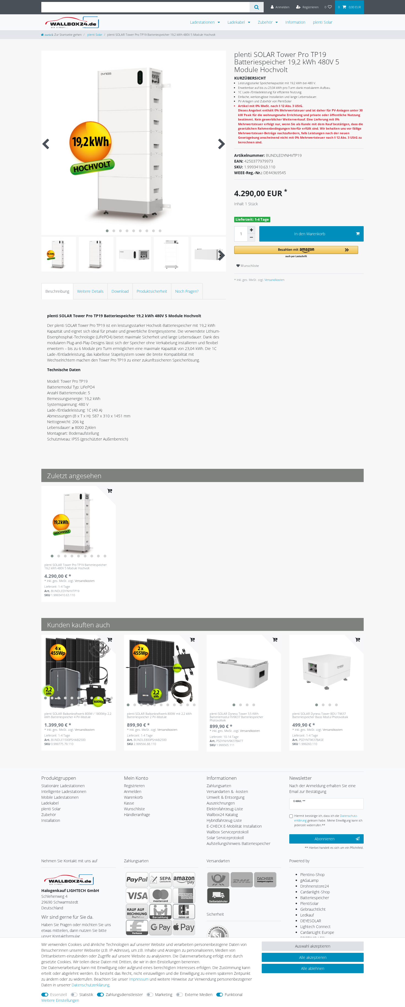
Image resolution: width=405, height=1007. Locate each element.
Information (295, 22)
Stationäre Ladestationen (63, 785)
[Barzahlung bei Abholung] (160, 912)
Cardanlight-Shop (315, 891)
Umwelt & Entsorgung (225, 797)
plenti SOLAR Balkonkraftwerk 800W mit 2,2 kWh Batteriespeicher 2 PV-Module (159, 715)
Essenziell (58, 994)
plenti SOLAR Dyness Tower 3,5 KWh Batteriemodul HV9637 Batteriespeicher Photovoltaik (236, 717)
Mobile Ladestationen (60, 797)
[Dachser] (265, 880)
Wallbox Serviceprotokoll (228, 831)
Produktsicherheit (152, 291)
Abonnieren (324, 838)
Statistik (86, 994)
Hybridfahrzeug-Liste (224, 820)
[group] (78, 523)
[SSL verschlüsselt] (218, 936)
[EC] (184, 912)
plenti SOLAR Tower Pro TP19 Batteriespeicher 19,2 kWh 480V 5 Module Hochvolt (75, 566)
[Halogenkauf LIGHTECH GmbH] (68, 879)
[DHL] (241, 880)
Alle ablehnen (312, 968)
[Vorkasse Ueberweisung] (137, 927)
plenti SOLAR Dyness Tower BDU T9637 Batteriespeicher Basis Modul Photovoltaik (320, 715)
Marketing (163, 994)
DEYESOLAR (310, 920)
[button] (296, 252)
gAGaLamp (309, 880)
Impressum (138, 979)
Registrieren (134, 785)
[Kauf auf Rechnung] (137, 912)
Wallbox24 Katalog (222, 814)
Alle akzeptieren (312, 957)
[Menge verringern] (251, 238)
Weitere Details (90, 291)
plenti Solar (322, 22)
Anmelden (132, 791)
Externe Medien (198, 994)
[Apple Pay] (184, 927)
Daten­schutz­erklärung (90, 984)
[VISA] (137, 896)
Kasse (129, 803)
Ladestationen (203, 22)
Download (120, 291)
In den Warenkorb (309, 233)
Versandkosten (274, 280)
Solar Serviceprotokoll (225, 837)
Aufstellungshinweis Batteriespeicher (238, 843)
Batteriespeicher (314, 897)
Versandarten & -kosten (227, 791)
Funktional (233, 994)
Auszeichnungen (221, 803)
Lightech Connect (315, 926)
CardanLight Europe (317, 932)
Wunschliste (249, 265)
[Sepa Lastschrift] (160, 880)
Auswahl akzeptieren (312, 946)
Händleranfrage (137, 814)
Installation (50, 820)
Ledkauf (307, 915)
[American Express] (184, 896)
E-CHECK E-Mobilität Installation (234, 826)
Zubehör (266, 22)
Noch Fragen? (187, 291)
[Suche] (257, 7)
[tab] (57, 291)
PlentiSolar (309, 903)
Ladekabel (237, 22)
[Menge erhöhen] (251, 230)
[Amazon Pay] (184, 880)
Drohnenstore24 (314, 886)
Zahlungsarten (219, 785)
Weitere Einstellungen (60, 1000)
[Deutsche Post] (218, 880)
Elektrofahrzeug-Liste (225, 808)
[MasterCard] (160, 896)
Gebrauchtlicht (313, 909)
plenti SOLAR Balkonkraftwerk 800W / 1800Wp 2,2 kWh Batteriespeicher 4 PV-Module (77, 715)
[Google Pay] (160, 927)
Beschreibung (57, 291)
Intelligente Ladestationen (63, 791)
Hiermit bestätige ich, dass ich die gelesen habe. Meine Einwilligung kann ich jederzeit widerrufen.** (328, 820)
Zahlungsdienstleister (124, 994)
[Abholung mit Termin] (218, 896)
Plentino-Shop (312, 874)
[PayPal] (137, 880)
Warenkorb (133, 797)
